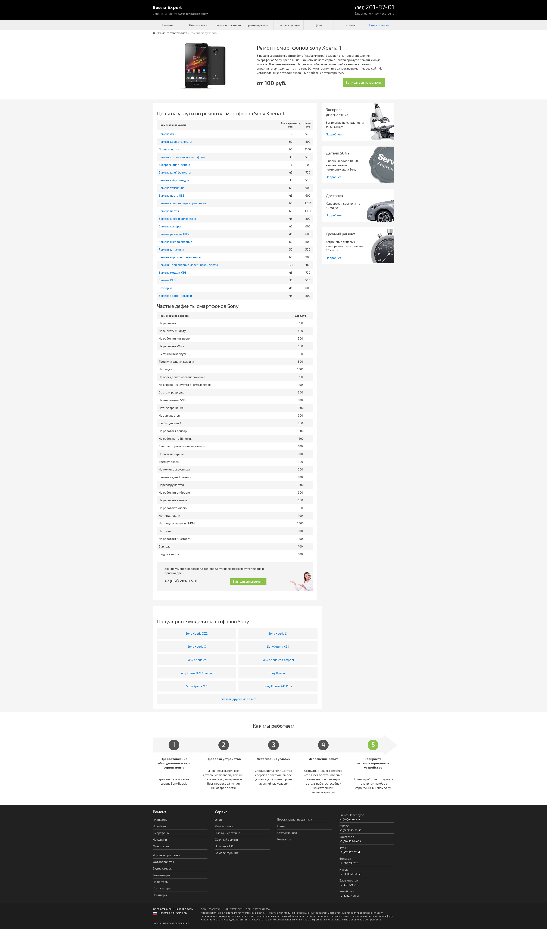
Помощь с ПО (224, 846)
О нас (218, 819)
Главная (167, 25)
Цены (318, 25)
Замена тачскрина (172, 188)
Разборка (165, 288)
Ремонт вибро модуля (174, 180)
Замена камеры (170, 226)
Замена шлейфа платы (175, 172)
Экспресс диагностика (174, 164)
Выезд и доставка (228, 25)
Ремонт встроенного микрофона (182, 157)
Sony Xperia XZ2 (196, 633)
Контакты (349, 25)
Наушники (160, 839)
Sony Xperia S (278, 673)
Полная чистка (169, 149)
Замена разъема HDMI (174, 234)
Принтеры (160, 895)
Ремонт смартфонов (172, 33)
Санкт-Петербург (352, 815)
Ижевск (345, 826)
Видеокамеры (162, 868)
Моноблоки (161, 846)
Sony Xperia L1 (278, 633)
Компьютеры (162, 888)
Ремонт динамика (171, 249)
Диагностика (198, 25)
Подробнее (334, 134)
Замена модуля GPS (173, 272)
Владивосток (349, 880)
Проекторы (160, 881)
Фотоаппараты (163, 862)
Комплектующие (288, 25)
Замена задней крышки (175, 295)
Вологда (345, 858)
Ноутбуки (159, 826)
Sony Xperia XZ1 (278, 646)
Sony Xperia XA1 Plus (278, 686)
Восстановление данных (294, 819)
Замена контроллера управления (182, 203)
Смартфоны (161, 833)
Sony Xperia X (196, 646)
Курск (344, 869)
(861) (374, 7)
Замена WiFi (167, 280)
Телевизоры (161, 875)
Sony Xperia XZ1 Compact (196, 673)
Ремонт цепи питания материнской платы (188, 265)
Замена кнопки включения (177, 218)
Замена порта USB (171, 195)
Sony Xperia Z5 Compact (278, 660)
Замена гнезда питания (175, 241)
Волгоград (347, 836)
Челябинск (347, 891)
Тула (343, 847)
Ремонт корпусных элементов (180, 257)
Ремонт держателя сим (175, 141)
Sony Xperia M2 (196, 686)
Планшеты (160, 819)
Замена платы (169, 211)
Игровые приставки (166, 855)
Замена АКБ (167, 134)
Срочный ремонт (258, 25)
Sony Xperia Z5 (197, 660)
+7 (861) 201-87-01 (181, 581)
